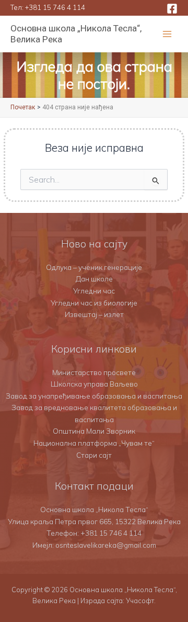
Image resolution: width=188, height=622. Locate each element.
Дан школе (94, 278)
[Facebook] (172, 8)
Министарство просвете (94, 372)
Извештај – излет (94, 314)
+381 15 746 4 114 (55, 7)
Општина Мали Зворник (94, 430)
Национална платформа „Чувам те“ (94, 442)
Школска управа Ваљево (94, 383)
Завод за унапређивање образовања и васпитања (94, 395)
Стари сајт (94, 454)
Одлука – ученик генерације (94, 267)
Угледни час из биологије (94, 302)
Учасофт (140, 600)
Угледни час (94, 290)
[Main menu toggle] (167, 34)
